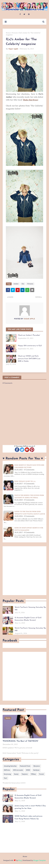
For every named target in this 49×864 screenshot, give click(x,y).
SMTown (7, 770)
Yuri (5, 778)
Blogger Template (39, 860)
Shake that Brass (30, 100)
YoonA (41, 774)
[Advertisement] (24, 570)
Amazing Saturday (10, 766)
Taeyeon (25, 774)
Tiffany (33, 774)
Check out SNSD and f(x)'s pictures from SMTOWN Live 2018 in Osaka (29, 358)
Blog (20, 860)
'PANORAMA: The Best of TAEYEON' (20, 741)
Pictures (15, 33)
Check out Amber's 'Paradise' (29, 335)
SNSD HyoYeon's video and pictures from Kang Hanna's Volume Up (28, 817)
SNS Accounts (18, 770)
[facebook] (20, 14)
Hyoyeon (36, 766)
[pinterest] (28, 14)
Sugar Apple (13, 49)
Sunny (16, 774)
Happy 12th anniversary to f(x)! (30, 345)
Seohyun (36, 770)
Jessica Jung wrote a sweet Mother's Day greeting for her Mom (30, 807)
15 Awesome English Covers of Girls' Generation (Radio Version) (28, 619)
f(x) (23, 284)
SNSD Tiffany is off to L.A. (25, 481)
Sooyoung (7, 774)
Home (8, 33)
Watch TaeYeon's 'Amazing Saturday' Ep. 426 (30, 608)
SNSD (28, 770)
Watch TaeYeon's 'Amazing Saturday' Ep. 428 (30, 629)
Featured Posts (25, 766)
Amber (16, 284)
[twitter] (24, 14)
